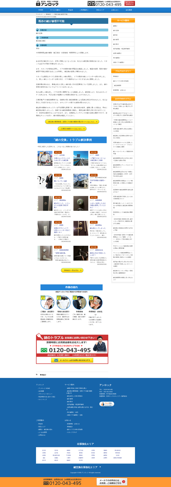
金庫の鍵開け (117, 53)
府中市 (44, 460)
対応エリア (100, 10)
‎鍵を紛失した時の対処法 (74, 396)
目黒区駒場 (98, 200)
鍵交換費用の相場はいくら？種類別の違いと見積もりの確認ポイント (123, 183)
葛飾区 (105, 450)
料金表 (70, 10)
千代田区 (68, 455)
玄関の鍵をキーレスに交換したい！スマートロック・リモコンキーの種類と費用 (123, 145)
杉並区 (93, 453)
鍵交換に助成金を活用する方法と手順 (123, 229)
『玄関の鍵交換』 (60, 253)
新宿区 (61, 178)
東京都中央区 (56, 455)
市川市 (81, 460)
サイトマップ (42, 399)
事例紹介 (48, 14)
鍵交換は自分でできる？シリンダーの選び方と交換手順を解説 (123, 114)
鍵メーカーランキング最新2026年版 (123, 152)
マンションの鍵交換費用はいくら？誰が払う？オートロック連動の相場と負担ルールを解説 (123, 255)
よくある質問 (42, 432)
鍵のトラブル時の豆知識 (120, 81)
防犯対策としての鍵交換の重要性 (123, 213)
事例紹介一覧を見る (71, 270)
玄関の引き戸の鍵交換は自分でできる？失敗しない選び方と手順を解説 (123, 106)
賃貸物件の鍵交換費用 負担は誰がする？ (123, 191)
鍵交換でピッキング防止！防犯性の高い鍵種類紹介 (123, 272)
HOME (40, 10)
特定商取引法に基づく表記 (46, 397)
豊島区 (81, 455)
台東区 (44, 455)
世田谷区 (117, 453)
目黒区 (56, 458)
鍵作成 (115, 35)
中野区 (93, 455)
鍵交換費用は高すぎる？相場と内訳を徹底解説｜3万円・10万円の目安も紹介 (123, 174)
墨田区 (105, 453)
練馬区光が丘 (99, 250)
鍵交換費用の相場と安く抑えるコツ (123, 278)
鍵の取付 (116, 44)
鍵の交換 (57, 152)
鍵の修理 (116, 39)
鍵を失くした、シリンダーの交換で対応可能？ (62, 205)
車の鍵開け (116, 58)
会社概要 (129, 10)
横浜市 (56, 460)
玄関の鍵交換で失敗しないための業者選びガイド (123, 197)
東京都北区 (118, 450)
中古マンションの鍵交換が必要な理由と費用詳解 (123, 247)
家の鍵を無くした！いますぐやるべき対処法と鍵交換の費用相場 (123, 205)
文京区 (117, 455)
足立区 (44, 450)
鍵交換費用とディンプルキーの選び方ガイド (123, 166)
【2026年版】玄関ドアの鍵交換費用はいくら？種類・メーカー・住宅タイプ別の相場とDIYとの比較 (123, 238)
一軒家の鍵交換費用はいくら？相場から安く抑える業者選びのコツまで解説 (123, 122)
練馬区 (105, 455)
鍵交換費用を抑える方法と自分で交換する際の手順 (123, 159)
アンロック (39, 14)
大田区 (93, 450)
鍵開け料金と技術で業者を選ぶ (77, 388)
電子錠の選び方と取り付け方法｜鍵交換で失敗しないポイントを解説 (123, 264)
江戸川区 (62, 155)
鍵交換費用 (117, 85)
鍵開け (115, 26)
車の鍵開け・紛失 (72, 412)
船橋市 (68, 460)
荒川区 (56, 450)
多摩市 (105, 458)
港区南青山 (62, 200)
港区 (44, 458)
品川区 (56, 453)
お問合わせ (41, 435)
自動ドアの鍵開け (118, 62)
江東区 (44, 453)
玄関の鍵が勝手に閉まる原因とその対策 (123, 130)
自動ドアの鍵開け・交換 (74, 415)
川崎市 (97, 155)
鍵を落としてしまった (98, 228)
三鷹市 (68, 458)
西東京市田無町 (118, 458)
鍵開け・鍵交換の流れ (45, 429)
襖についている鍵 (60, 181)
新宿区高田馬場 (63, 250)
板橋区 (68, 450)
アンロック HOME (44, 388)
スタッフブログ (72, 432)
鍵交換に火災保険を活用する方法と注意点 (123, 137)
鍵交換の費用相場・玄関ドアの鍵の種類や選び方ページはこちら (71, 121)
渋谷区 (68, 453)
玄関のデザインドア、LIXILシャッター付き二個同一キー (62, 230)
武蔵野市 (80, 458)
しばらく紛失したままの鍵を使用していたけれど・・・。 (98, 205)
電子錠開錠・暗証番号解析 (121, 48)
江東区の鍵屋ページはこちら (71, 129)
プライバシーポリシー (45, 394)
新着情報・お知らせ (119, 90)
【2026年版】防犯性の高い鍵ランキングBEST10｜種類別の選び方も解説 (123, 221)
